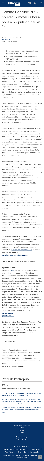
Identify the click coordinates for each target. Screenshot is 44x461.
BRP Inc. (5, 385)
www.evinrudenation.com (22, 250)
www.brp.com (7, 313)
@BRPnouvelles (8, 316)
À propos (21, 430)
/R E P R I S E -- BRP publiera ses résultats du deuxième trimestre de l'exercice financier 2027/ (21, 394)
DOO (12, 270)
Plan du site (36, 449)
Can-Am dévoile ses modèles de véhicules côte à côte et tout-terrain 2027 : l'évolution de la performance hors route (21, 409)
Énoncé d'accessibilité (31, 452)
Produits (21, 428)
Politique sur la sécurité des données (16, 449)
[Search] (41, 3)
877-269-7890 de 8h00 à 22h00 (21, 438)
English (4, 26)
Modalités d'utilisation (21, 446)
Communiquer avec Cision (22, 425)
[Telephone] (35, 3)
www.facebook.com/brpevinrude (15, 255)
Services (21, 433)
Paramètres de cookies (13, 452)
